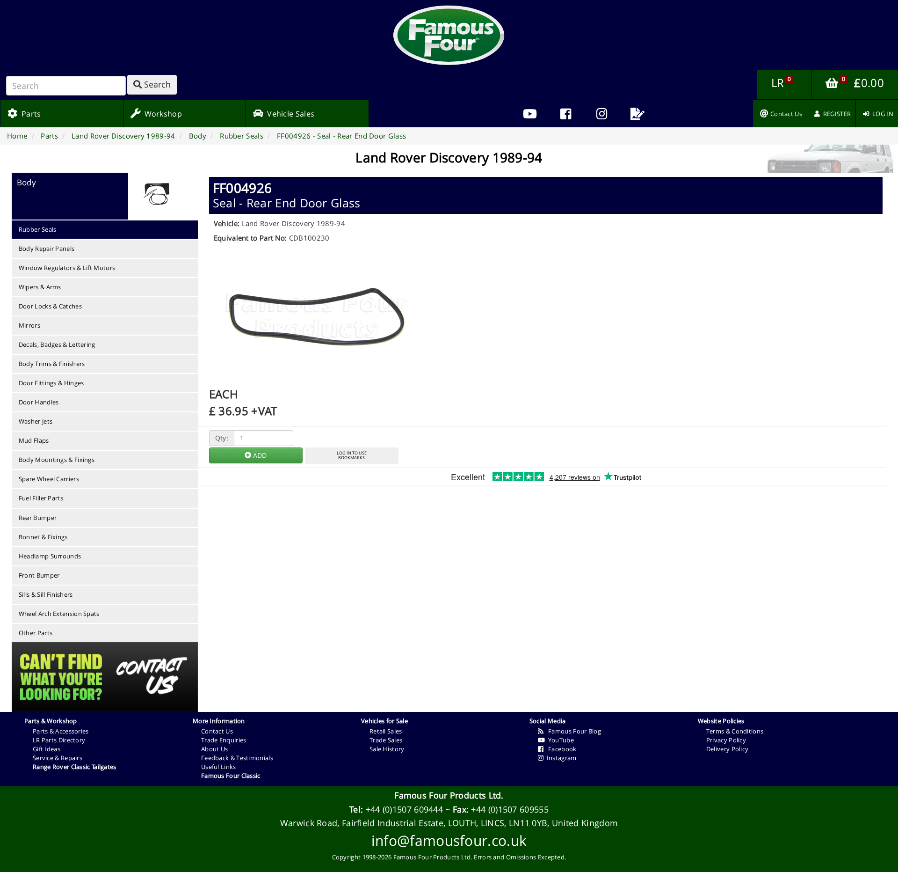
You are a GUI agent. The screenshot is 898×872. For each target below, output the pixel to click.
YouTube (559, 740)
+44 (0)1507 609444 (404, 809)
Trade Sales (385, 740)
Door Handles (39, 402)
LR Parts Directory (59, 740)
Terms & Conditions (734, 731)
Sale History (387, 749)
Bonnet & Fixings (43, 537)
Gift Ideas (46, 749)
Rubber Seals (38, 229)
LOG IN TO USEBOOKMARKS (352, 455)
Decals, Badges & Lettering (57, 344)
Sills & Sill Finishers (46, 594)
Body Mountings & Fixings (56, 459)
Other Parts (35, 633)
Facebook (559, 749)
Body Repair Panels (46, 248)
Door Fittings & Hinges (51, 383)
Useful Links (218, 766)
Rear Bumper (38, 517)
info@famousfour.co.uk (449, 840)
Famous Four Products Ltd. (449, 795)
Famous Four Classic (231, 775)
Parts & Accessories (61, 731)
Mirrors (29, 325)
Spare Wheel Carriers (49, 479)
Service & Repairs (57, 758)
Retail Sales (385, 731)
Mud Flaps (34, 440)
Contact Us (217, 731)
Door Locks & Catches (50, 306)
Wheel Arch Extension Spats (59, 613)
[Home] (449, 35)
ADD (259, 455)
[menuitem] (566, 113)
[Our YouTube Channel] (530, 113)
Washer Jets (35, 421)
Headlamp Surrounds (50, 556)
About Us (214, 749)
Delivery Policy (727, 749)
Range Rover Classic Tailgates (74, 766)
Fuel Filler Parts (41, 498)
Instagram (559, 758)
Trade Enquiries (223, 740)
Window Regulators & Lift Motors (67, 268)
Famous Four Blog (572, 731)
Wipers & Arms (40, 287)
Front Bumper (39, 575)
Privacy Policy (726, 740)
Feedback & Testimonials (237, 758)
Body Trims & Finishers (52, 363)
